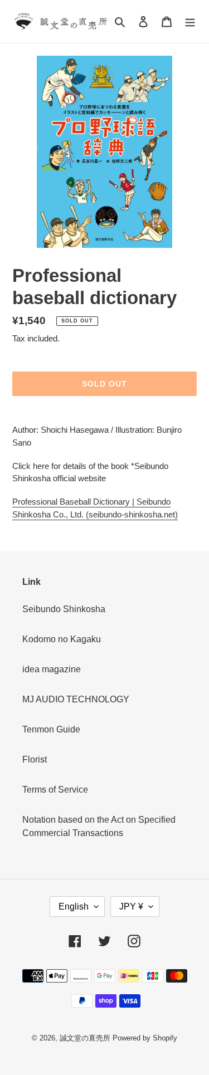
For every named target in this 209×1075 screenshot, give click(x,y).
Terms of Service (55, 789)
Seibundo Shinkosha (63, 609)
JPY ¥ (131, 906)
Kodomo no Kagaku (61, 639)
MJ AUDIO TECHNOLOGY (75, 699)
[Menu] (190, 21)
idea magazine (51, 669)
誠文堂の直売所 (85, 1038)
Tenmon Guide (51, 729)
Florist (34, 759)
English (74, 906)
